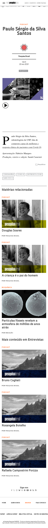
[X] (15, 490)
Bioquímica (23, 71)
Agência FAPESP (12, 514)
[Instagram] (18, 490)
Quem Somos (15, 503)
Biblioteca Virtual (25, 514)
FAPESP (2, 514)
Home (4, 503)
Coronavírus (8, 174)
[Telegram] (29, 490)
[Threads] (25, 490)
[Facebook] (12, 490)
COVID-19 (20, 174)
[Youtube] (33, 490)
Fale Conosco (41, 503)
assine (26, 3)
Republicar (42, 164)
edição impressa (41, 3)
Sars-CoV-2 (8, 178)
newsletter (33, 3)
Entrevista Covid (34, 174)
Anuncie (28, 503)
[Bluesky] (22, 490)
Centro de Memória (41, 514)
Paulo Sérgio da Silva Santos (24, 31)
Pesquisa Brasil (24, 56)
